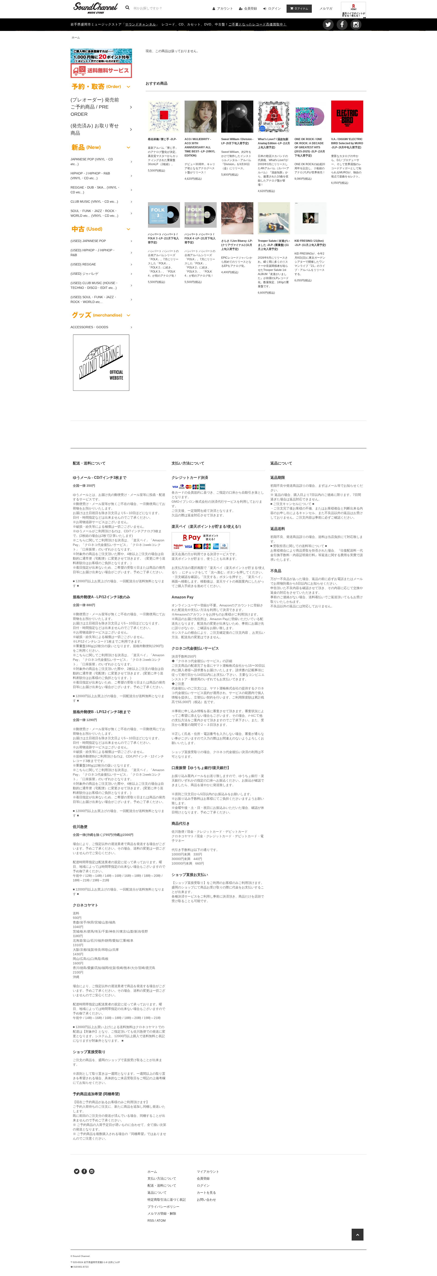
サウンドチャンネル (140, 24)
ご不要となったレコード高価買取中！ (258, 24)
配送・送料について (161, 1185)
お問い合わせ (206, 1199)
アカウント (225, 8)
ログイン (274, 8)
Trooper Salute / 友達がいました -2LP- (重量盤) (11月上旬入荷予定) (274, 245)
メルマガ (326, 8)
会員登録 (250, 8)
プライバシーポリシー (163, 1206)
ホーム (76, 37)
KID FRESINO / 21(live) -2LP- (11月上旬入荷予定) (310, 243)
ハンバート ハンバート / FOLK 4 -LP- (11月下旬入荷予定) (200, 238)
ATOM (161, 1220)
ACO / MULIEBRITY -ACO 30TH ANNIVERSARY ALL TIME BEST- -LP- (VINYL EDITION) (200, 147)
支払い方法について (161, 1178)
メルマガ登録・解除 (161, 1213)
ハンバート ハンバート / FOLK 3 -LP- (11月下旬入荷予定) (163, 238)
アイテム (301, 8)
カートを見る (206, 1192)
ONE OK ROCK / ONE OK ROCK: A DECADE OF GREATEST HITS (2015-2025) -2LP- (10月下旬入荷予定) (310, 147)
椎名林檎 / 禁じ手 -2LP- (162, 139)
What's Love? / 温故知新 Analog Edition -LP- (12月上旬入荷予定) (274, 143)
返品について (157, 1192)
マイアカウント (208, 1171)
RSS (150, 1220)
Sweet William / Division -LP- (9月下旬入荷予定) (237, 141)
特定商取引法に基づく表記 (166, 1199)
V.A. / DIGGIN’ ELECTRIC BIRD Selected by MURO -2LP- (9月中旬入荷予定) (347, 143)
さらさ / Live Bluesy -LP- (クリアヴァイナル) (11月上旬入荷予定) (237, 245)
